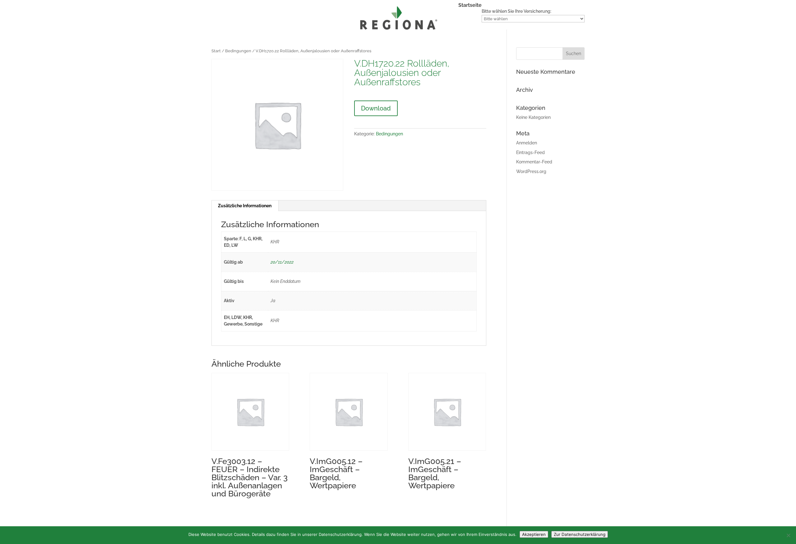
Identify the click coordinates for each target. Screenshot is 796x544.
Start (216, 51)
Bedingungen (238, 51)
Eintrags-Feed (530, 152)
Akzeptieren (534, 534)
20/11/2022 (282, 262)
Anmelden (526, 142)
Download (376, 108)
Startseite (470, 5)
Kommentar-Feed (534, 161)
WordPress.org (531, 171)
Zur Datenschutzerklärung (579, 534)
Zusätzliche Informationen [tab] (244, 205)
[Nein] (788, 535)
